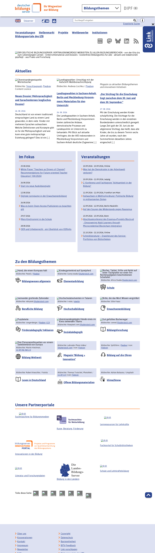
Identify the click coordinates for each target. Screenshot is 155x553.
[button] (148, 495)
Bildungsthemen (96, 8)
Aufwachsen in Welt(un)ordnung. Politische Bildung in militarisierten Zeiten (108, 198)
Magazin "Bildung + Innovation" (74, 357)
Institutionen (99, 32)
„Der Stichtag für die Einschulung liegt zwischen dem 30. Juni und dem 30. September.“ (118, 98)
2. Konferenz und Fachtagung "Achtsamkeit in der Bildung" (107, 184)
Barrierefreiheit (68, 541)
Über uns (21, 533)
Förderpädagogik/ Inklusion (37, 330)
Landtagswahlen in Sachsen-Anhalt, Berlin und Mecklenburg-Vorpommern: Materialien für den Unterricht (76, 99)
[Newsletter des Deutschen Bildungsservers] (100, 41)
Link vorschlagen (69, 549)
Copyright (65, 533)
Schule (110, 287)
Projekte (63, 32)
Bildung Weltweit (31, 357)
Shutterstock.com (86, 274)
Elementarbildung (74, 281)
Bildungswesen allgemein (36, 281)
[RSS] (136, 41)
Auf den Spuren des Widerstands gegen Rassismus (107, 209)
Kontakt (21, 541)
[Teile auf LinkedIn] (71, 493)
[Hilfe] (142, 20)
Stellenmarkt (46, 32)
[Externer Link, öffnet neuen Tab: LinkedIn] (126, 41)
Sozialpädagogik (73, 332)
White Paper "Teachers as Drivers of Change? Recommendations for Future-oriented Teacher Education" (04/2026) (44, 172)
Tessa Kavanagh (34, 86)
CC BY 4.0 (62, 375)
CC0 (48, 322)
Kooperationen (24, 537)
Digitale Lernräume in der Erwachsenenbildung (44, 196)
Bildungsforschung (117, 330)
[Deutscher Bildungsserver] (38, 8)
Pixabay (47, 86)
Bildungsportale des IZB (29, 36)
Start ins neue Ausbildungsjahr (35, 186)
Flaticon (81, 348)
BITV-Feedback (68, 545)
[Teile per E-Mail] (79, 493)
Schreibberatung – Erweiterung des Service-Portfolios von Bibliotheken (104, 237)
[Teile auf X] (53, 493)
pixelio (77, 301)
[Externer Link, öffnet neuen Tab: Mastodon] (109, 41)
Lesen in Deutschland (34, 380)
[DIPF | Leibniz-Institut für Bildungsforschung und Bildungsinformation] (131, 8)
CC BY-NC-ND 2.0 (23, 350)
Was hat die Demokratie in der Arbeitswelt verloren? (104, 171)
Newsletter (22, 549)
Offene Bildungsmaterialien (79, 382)
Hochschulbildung (74, 308)
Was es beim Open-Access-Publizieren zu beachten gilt (46, 208)
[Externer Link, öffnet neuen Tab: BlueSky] (118, 41)
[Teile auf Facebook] (44, 493)
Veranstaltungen (25, 32)
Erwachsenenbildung (118, 308)
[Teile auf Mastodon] (36, 493)
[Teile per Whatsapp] (62, 493)
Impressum (22, 545)
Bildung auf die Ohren (119, 355)
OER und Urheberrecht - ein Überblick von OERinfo (46, 229)
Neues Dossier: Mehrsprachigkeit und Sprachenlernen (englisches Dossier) (33, 100)
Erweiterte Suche (131, 23)
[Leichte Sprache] (54, 21)
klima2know (114, 380)
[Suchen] (135, 20)
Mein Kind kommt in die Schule (36, 219)
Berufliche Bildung (32, 308)
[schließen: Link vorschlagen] (153, 24)
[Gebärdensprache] (45, 21)
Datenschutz (67, 537)
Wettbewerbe (80, 32)
